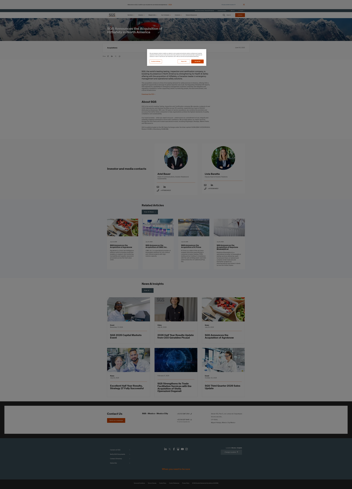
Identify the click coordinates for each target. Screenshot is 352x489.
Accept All (197, 61)
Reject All (183, 61)
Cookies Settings (155, 61)
